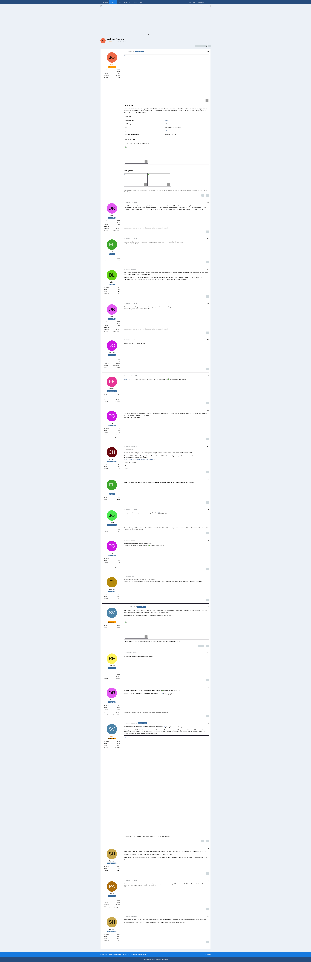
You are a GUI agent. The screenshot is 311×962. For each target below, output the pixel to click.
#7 (208, 376)
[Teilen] (209, 46)
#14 (208, 607)
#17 (208, 723)
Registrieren (200, 2)
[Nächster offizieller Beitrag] (202, 195)
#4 (208, 269)
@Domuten (127, 379)
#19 (208, 880)
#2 (208, 202)
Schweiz (167, 120)
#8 (208, 410)
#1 (208, 51)
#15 (208, 652)
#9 (208, 446)
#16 (208, 687)
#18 (208, 848)
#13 (208, 576)
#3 (208, 238)
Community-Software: (155, 959)
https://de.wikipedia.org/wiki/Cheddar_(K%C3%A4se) (138, 459)
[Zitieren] (207, 195)
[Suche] (208, 2)
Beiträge (106, 73)
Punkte (105, 71)
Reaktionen (106, 70)
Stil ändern (208, 954)
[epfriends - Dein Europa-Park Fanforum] (155, 18)
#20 (208, 916)
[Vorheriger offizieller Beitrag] (199, 646)
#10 (208, 479)
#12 (208, 540)
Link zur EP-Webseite (170, 131)
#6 (208, 339)
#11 (208, 509)
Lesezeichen (106, 226)
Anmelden (192, 2)
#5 (208, 303)
